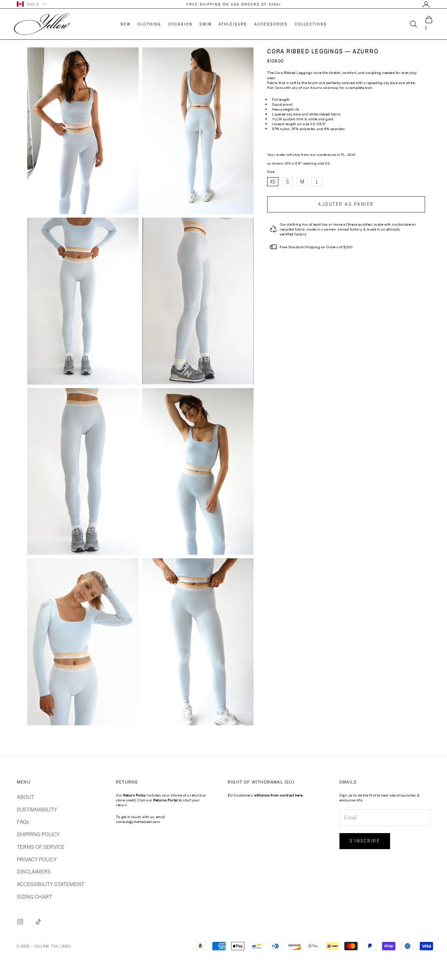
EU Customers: (265, 795)
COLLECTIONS (311, 24)
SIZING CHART (34, 896)
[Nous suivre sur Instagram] (20, 921)
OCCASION (180, 24)
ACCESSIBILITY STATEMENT (50, 884)
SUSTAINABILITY (37, 809)
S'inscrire (365, 841)
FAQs (23, 821)
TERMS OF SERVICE (41, 847)
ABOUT (25, 797)
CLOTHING (149, 24)
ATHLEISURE (233, 24)
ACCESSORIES (271, 24)
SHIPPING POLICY (38, 834)
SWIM (205, 24)
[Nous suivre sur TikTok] (38, 921)
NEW (125, 24)
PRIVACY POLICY (37, 859)
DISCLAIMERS (34, 871)
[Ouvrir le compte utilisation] (426, 4)
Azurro (316, 87)
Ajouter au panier (346, 204)
